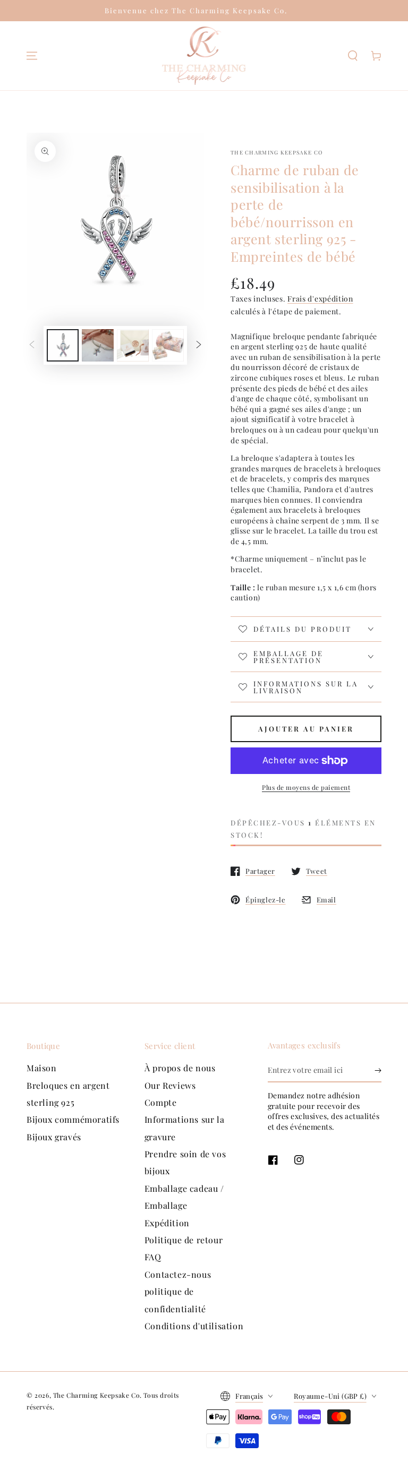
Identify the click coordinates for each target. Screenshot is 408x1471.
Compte (160, 1102)
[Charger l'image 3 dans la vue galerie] (133, 345)
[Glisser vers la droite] (198, 345)
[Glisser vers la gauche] (32, 345)
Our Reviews (170, 1085)
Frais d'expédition (320, 299)
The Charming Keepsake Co (276, 152)
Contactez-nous (177, 1274)
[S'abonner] (378, 1070)
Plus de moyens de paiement (306, 787)
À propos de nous (180, 1067)
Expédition (167, 1222)
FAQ (153, 1256)
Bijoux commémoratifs (73, 1119)
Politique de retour (183, 1239)
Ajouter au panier (306, 728)
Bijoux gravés (54, 1136)
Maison (42, 1067)
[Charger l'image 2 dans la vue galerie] (98, 345)
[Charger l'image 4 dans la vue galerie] (168, 345)
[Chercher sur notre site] (352, 55)
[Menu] (32, 55)
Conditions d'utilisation (193, 1325)
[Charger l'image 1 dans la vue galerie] (63, 345)
